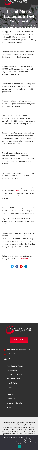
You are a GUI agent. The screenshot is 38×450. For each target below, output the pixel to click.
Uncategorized (15, 25)
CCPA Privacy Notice (14, 374)
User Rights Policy (13, 379)
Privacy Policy (12, 370)
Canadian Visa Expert (15, 366)
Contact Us (11, 399)
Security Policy (12, 383)
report (17, 190)
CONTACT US (19, 340)
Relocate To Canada (14, 403)
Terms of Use (12, 387)
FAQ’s (9, 407)
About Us (10, 394)
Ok (19, 447)
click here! (25, 258)
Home (3, 25)
